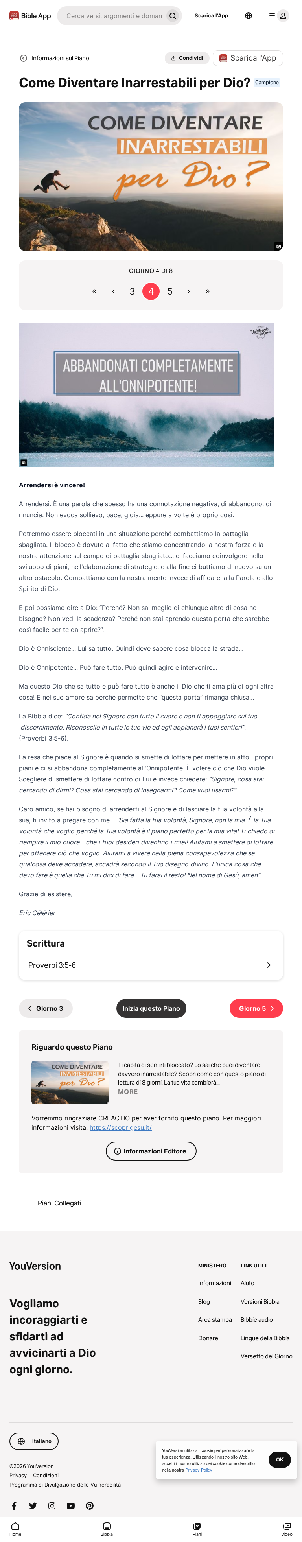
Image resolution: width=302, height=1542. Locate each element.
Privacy (18, 1475)
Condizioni (46, 1475)
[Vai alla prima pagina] (94, 291)
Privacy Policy (198, 1469)
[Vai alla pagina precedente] (113, 291)
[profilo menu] (278, 16)
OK (280, 1459)
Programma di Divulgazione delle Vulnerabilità (65, 1484)
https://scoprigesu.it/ (121, 1127)
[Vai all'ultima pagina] (207, 291)
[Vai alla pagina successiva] (188, 291)
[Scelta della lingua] (248, 16)
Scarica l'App (211, 15)
